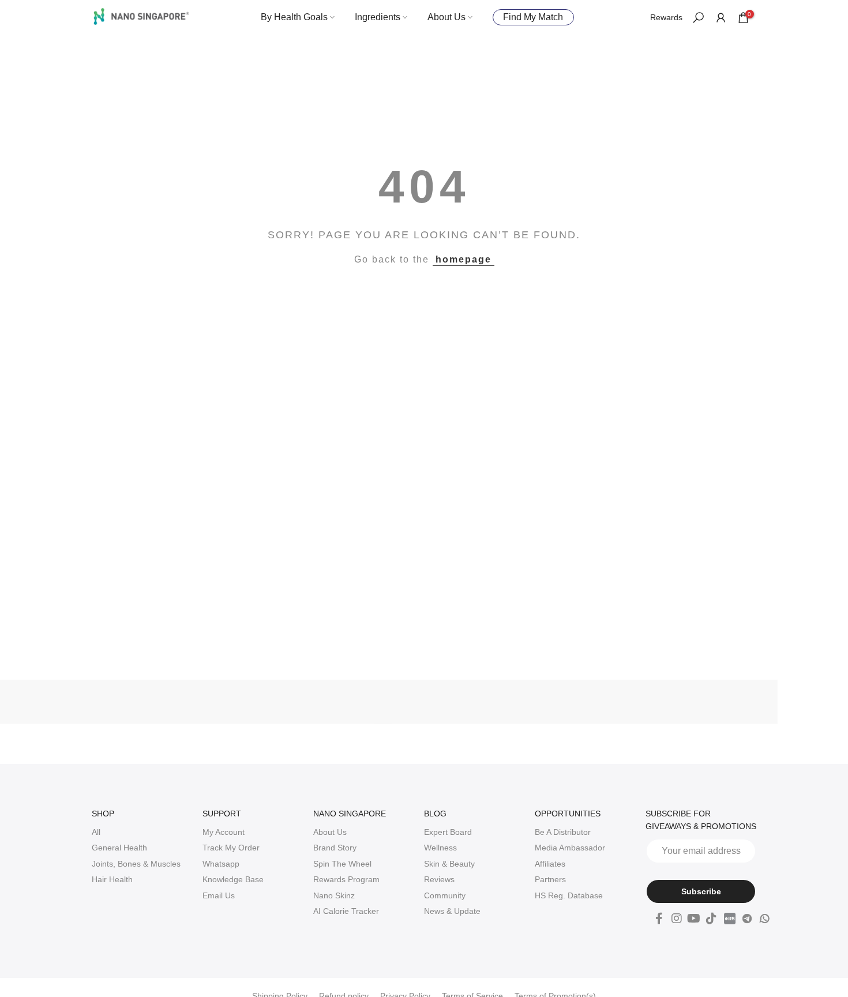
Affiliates (550, 863)
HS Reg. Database (569, 895)
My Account (223, 832)
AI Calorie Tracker (346, 911)
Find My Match (533, 17)
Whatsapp (220, 863)
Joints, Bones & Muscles (136, 863)
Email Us (218, 895)
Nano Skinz (334, 895)
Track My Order (231, 847)
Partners (550, 879)
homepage (463, 259)
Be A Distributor (563, 832)
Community (445, 895)
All (96, 832)
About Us (446, 17)
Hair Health (112, 879)
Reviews (439, 879)
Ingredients (377, 17)
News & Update (452, 911)
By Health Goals (294, 17)
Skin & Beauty (449, 863)
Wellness (440, 847)
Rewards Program (346, 879)
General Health (119, 847)
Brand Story (335, 847)
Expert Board (448, 832)
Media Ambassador (570, 847)
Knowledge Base (233, 879)
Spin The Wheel (342, 863)
